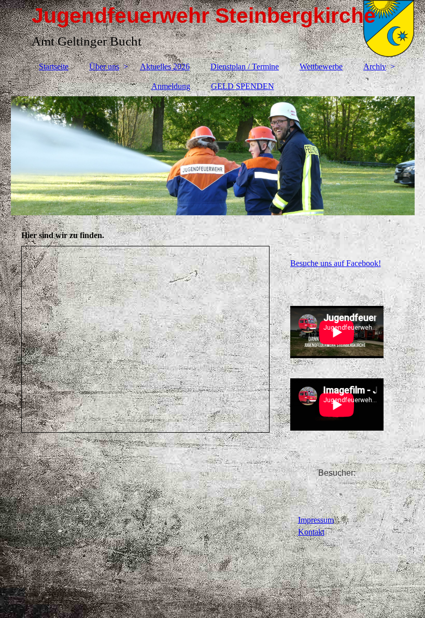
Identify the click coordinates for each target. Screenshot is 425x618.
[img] (213, 155)
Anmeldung (170, 86)
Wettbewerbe (321, 66)
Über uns (104, 66)
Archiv (374, 66)
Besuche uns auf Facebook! (335, 263)
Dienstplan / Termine (244, 66)
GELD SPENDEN (242, 86)
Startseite (53, 66)
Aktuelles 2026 (165, 66)
